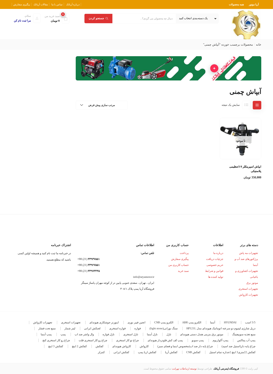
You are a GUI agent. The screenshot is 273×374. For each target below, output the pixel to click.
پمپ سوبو (198, 340)
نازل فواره (109, 334)
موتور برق (252, 282)
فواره (137, 328)
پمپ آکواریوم (220, 340)
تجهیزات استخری (248, 288)
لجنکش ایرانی (92, 328)
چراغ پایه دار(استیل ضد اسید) (239, 346)
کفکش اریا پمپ (147, 352)
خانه (258, 44)
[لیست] (246, 105)
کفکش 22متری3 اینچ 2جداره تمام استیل (232, 352)
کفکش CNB (193, 352)
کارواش (144, 346)
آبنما (212, 322)
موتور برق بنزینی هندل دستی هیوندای (201, 334)
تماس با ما (56, 4)
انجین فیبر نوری (136, 322)
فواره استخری (117, 328)
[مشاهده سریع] (240, 149)
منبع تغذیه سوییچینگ (244, 334)
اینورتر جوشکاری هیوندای (104, 322)
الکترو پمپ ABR (191, 322)
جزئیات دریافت (214, 259)
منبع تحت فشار (47, 328)
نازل (168, 334)
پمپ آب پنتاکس (246, 340)
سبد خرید (183, 270)
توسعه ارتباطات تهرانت (184, 368)
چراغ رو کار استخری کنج (56, 340)
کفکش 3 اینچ (55, 346)
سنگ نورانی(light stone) (164, 328)
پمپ (63, 334)
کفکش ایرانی (121, 352)
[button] (197, 18)
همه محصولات (236, 4)
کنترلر (101, 352)
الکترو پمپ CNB (163, 322)
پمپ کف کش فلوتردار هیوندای (165, 340)
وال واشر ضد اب (84, 334)
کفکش (99, 346)
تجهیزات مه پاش (248, 253)
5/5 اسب (250, 322)
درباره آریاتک (73, 4)
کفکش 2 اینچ (79, 346)
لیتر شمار (69, 328)
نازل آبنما (152, 334)
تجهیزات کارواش (248, 294)
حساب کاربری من (178, 265)
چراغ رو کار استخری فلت (93, 340)
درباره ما (218, 253)
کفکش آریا (171, 352)
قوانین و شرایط (214, 270)
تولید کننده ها (215, 276)
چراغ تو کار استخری (127, 340)
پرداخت (184, 253)
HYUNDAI (230, 322)
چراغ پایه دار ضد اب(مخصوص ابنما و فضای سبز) (185, 346)
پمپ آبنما (46, 334)
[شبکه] (257, 105)
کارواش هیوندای (121, 346)
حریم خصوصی (214, 265)
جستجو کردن (96, 18)
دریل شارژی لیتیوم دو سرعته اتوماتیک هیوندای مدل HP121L (221, 328)
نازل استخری (130, 334)
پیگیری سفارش (21, 4)
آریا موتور (254, 4)
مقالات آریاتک (40, 4)
